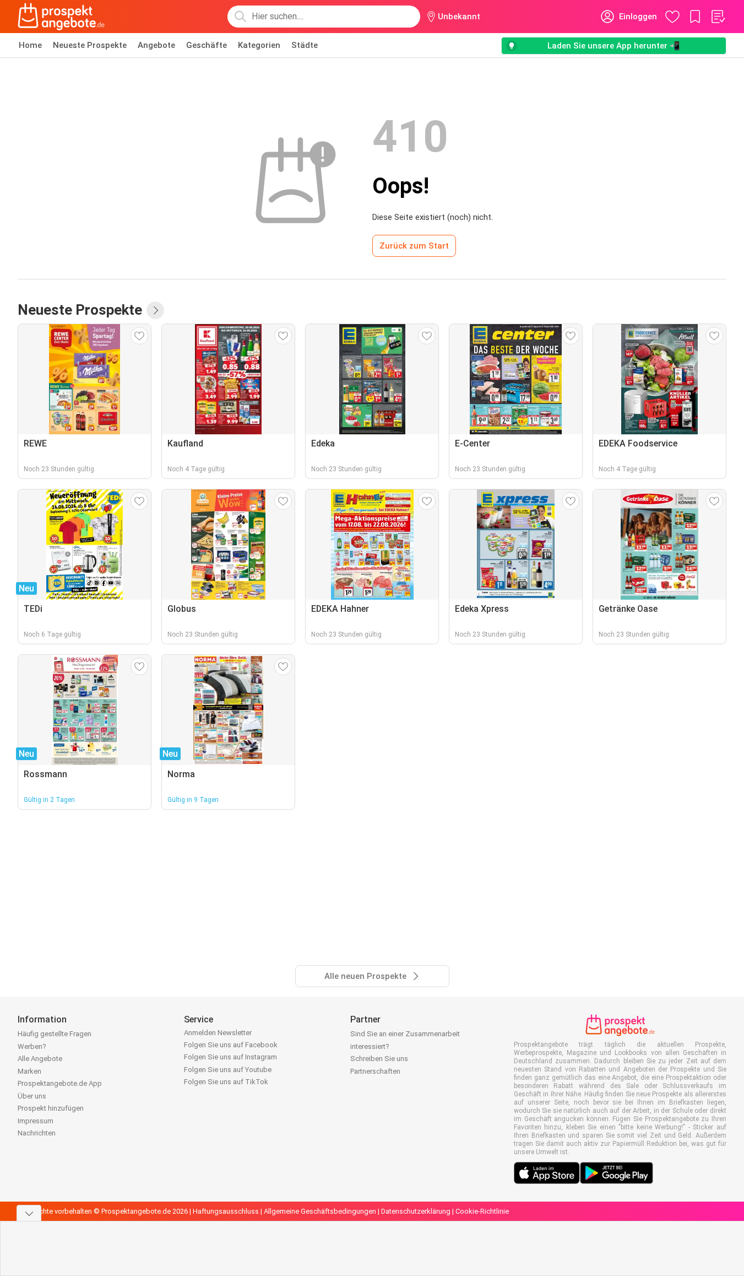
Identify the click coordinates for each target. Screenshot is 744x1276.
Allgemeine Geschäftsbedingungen (320, 1211)
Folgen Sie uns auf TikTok (226, 1082)
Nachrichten (37, 1133)
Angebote (156, 45)
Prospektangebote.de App (60, 1083)
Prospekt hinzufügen (51, 1108)
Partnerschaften (375, 1071)
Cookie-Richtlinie (482, 1211)
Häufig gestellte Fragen (54, 1034)
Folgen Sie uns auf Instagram (230, 1057)
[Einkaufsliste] (717, 16)
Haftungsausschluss (226, 1211)
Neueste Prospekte (90, 45)
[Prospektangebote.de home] (61, 16)
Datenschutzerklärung (415, 1211)
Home (30, 45)
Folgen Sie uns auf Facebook (231, 1045)
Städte (304, 45)
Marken (29, 1071)
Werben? (32, 1046)
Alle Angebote (40, 1058)
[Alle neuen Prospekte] (155, 310)
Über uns (32, 1096)
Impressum (35, 1121)
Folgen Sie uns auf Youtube (227, 1069)
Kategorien (259, 45)
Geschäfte (206, 45)
